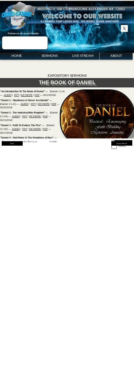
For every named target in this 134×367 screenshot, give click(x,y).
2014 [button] (105, 320)
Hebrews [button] (116, 278)
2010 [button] (94, 324)
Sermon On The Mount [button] (100, 182)
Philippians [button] (97, 293)
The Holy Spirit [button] (119, 186)
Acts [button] (94, 270)
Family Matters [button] (97, 201)
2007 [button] (94, 314)
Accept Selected (121, 143)
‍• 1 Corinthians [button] (97, 278)
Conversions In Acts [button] (121, 167)
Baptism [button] (95, 174)
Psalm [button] (117, 235)
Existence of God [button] (120, 182)
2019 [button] (117, 320)
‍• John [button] (93, 267)
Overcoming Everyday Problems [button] (122, 191)
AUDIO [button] (7, 95)
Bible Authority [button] (97, 167)
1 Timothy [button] (117, 267)
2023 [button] (127, 318)
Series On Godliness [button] (99, 178)
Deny (12, 143)
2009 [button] (94, 320)
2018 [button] (117, 317)
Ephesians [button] (97, 289)
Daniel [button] (117, 243)
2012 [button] (105, 314)
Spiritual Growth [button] (120, 163)
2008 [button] (94, 317)
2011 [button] (94, 327)
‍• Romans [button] (94, 274)
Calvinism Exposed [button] (99, 171)
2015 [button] (105, 324)
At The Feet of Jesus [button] (99, 186)
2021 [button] (117, 327)
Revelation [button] (118, 293)
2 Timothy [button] (117, 270)
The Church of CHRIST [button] (101, 163)
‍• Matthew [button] (96, 255)
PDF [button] (37, 95)
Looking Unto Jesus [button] (121, 171)
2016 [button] (105, 327)
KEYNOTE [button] (27, 95)
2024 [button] (127, 321)
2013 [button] (105, 317)
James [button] (116, 282)
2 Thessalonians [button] (120, 263)
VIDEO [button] (10, 252)
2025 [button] (127, 324)
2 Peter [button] (117, 289)
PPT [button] (16, 95)
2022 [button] (127, 314)
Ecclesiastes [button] (117, 240)
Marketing (122, 146)
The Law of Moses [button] (120, 178)
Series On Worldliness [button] (122, 174)
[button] (96, 285)
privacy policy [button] (43, 141)
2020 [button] (117, 324)
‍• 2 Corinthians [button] (97, 282)
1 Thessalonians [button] (120, 259)
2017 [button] (117, 314)
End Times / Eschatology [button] (123, 199)
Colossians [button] (118, 255)
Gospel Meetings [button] (120, 195)
